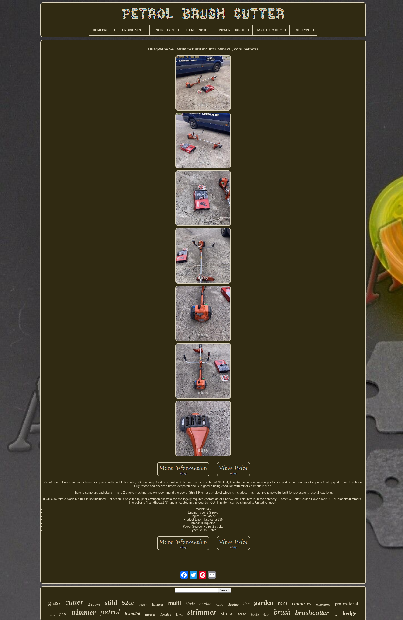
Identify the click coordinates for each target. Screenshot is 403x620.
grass (54, 602)
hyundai (132, 613)
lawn (179, 614)
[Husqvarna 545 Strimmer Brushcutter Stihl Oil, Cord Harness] (203, 83)
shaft (52, 615)
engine (205, 603)
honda (219, 605)
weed (242, 614)
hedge (349, 613)
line (246, 604)
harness (157, 604)
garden (263, 602)
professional (346, 603)
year (336, 615)
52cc (128, 602)
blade (190, 604)
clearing (233, 604)
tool (282, 603)
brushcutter (312, 612)
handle (255, 614)
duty (266, 614)
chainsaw (301, 603)
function (165, 614)
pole (63, 614)
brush (282, 612)
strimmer (201, 612)
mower (150, 614)
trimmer (83, 612)
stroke (227, 613)
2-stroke (94, 604)
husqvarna (323, 604)
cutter (74, 602)
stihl (111, 602)
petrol (110, 611)
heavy (143, 604)
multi (174, 603)
